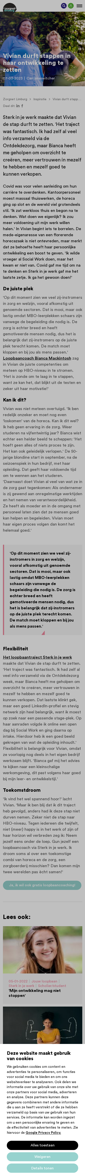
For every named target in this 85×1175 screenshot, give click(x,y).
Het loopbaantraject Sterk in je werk (37, 657)
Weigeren (42, 1157)
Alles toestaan (43, 1145)
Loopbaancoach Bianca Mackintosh (37, 358)
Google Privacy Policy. (43, 1132)
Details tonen (42, 1168)
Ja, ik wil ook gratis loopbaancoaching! (42, 885)
